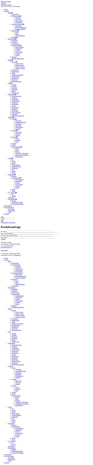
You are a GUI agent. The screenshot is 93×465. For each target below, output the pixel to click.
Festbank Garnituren (17, 75)
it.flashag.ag (17, 255)
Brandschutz (15, 107)
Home (6, 9)
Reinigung (15, 114)
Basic (16, 142)
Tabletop (10, 117)
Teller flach (18, 132)
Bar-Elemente (16, 76)
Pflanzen (14, 176)
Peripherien (15, 37)
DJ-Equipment (16, 16)
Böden (13, 91)
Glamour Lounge (20, 68)
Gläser (13, 119)
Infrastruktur (11, 94)
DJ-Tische (14, 80)
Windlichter (18, 49)
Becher (17, 148)
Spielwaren (11, 197)
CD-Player (18, 19)
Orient (13, 191)
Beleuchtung (11, 39)
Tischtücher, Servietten (21, 153)
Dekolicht (14, 42)
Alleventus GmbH (6, 5)
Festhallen (14, 89)
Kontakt (6, 214)
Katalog (6, 11)
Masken (14, 201)
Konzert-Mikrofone (20, 27)
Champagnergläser (20, 122)
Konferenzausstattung (18, 116)
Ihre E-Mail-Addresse (7, 233)
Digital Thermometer (18, 204)
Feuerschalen (19, 52)
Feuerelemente (16, 45)
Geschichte (11, 209)
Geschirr (14, 130)
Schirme (14, 84)
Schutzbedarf (12, 199)
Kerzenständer (19, 47)
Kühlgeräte (15, 168)
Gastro (10, 158)
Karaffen (17, 129)
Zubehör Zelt (15, 93)
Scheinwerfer (15, 44)
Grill (13, 170)
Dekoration (11, 174)
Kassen (14, 106)
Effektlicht (15, 40)
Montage (14, 57)
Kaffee (14, 145)
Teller (17, 150)
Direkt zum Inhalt (6, 1)
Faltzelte (14, 86)
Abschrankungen (16, 96)
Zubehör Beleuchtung (18, 58)
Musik (10, 13)
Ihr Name (3, 231)
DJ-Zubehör (18, 22)
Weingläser (18, 120)
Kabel (17, 34)
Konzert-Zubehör (20, 29)
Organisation (8, 206)
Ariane (17, 138)
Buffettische (15, 78)
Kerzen (17, 55)
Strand (13, 189)
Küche (13, 173)
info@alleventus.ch (6, 247)
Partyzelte (14, 88)
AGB (9, 212)
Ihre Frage (4, 237)
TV (13, 194)
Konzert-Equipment (17, 24)
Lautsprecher (15, 14)
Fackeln (17, 50)
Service (14, 161)
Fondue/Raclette (16, 166)
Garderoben (15, 99)
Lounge (14, 62)
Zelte (9, 83)
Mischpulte (18, 26)
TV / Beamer (12, 192)
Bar (13, 160)
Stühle (13, 73)
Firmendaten (11, 210)
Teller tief (18, 134)
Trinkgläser (18, 124)
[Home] (3, 3)
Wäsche (14, 143)
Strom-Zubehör (16, 112)
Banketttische (15, 71)
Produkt (3, 235)
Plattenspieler (19, 21)
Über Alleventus (9, 207)
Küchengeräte (16, 165)
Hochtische (15, 70)
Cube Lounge (19, 63)
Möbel (10, 60)
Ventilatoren (15, 104)
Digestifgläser (19, 127)
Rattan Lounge (19, 65)
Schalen (17, 135)
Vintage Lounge (20, 67)
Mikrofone (15, 31)
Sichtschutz (15, 111)
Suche (2, 219)
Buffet (13, 163)
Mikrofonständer (20, 35)
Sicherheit (14, 109)
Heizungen (15, 102)
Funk (16, 32)
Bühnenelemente (16, 81)
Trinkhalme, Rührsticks (22, 155)
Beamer (14, 196)
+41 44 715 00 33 (8, 245)
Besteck (14, 137)
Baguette (17, 140)
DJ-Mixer (18, 17)
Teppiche (14, 98)
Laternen (17, 53)
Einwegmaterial (16, 147)
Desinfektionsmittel (17, 202)
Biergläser (18, 125)
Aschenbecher (16, 101)
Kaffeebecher (19, 156)
